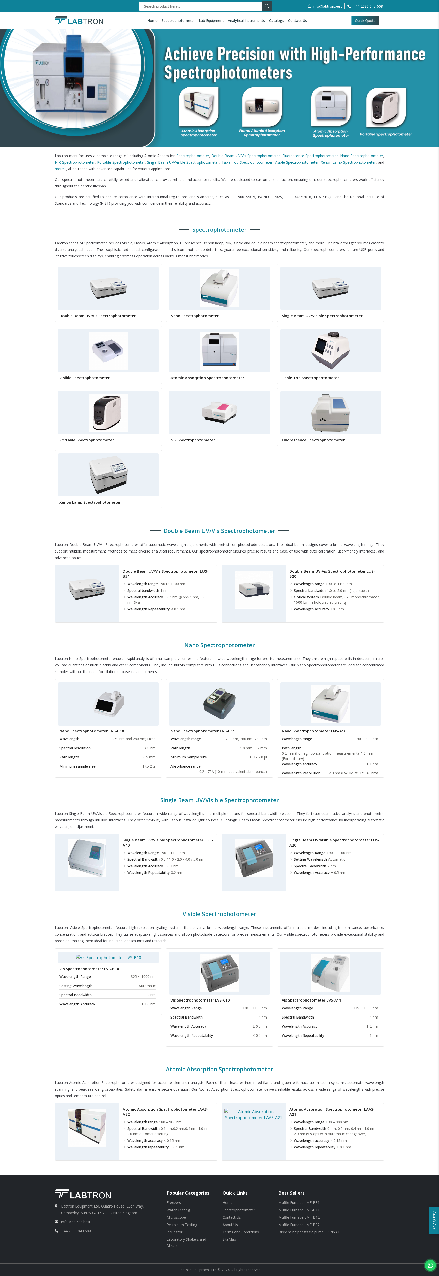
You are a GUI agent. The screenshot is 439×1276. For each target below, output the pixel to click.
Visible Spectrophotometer (297, 162)
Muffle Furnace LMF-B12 (299, 1217)
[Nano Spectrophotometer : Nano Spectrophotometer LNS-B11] (219, 703)
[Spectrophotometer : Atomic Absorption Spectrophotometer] (219, 350)
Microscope (176, 1217)
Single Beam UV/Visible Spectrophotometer (183, 162)
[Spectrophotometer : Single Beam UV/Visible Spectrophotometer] (330, 288)
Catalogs (276, 20)
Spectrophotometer (178, 20)
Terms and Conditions (241, 1232)
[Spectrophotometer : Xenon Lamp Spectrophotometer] (108, 474)
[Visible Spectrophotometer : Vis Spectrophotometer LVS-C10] (219, 972)
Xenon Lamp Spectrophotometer (348, 162)
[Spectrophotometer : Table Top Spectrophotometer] (330, 350)
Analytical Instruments (246, 20)
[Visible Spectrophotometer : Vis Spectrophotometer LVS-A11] (330, 972)
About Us (230, 1224)
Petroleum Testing (182, 1224)
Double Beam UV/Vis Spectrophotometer (245, 155)
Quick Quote (369, 20)
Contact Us (297, 20)
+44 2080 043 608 (76, 1231)
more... (60, 168)
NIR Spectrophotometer (75, 162)
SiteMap (229, 1239)
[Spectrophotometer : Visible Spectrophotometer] (108, 350)
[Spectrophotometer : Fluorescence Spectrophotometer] (330, 412)
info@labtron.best (327, 6)
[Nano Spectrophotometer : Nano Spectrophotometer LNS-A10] (330, 703)
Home (152, 20)
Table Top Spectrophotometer (247, 162)
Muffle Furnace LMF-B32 (299, 1224)
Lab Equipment (211, 20)
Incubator (174, 1232)
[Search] (267, 6)
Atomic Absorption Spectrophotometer (207, 377)
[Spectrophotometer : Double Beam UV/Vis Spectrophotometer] (108, 288)
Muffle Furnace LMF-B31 (299, 1202)
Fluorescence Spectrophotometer (310, 155)
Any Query (433, 1220)
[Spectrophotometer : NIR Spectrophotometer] (219, 412)
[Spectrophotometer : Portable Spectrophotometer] (108, 412)
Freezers (174, 1202)
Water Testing (178, 1210)
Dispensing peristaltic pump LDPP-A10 (310, 1232)
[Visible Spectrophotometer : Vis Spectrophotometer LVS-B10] (108, 957)
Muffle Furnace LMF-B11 (299, 1210)
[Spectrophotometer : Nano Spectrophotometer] (219, 288)
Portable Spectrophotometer (121, 162)
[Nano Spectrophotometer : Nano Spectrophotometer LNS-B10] (108, 703)
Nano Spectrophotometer (361, 155)
